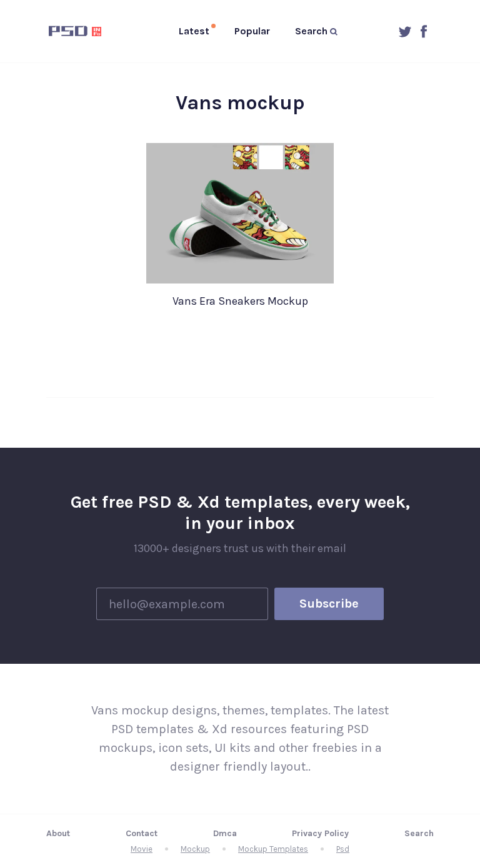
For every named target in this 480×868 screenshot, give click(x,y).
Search (419, 833)
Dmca (225, 833)
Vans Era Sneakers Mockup (240, 301)
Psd (342, 849)
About (58, 833)
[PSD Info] (77, 31)
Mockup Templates (273, 849)
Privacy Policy (320, 833)
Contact (142, 833)
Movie (141, 849)
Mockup (195, 849)
